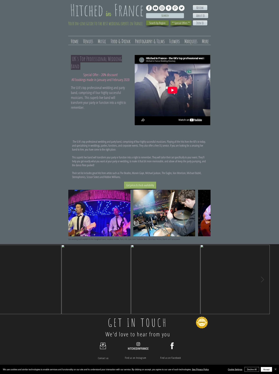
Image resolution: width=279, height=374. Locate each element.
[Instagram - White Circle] (162, 8)
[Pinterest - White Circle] (175, 8)
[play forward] (207, 213)
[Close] (275, 369)
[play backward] (72, 213)
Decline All (252, 369)
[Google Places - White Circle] (168, 8)
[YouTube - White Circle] (155, 8)
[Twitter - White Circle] (182, 8)
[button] (99, 213)
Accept (266, 369)
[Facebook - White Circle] (149, 8)
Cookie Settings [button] (235, 369)
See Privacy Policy (200, 369)
